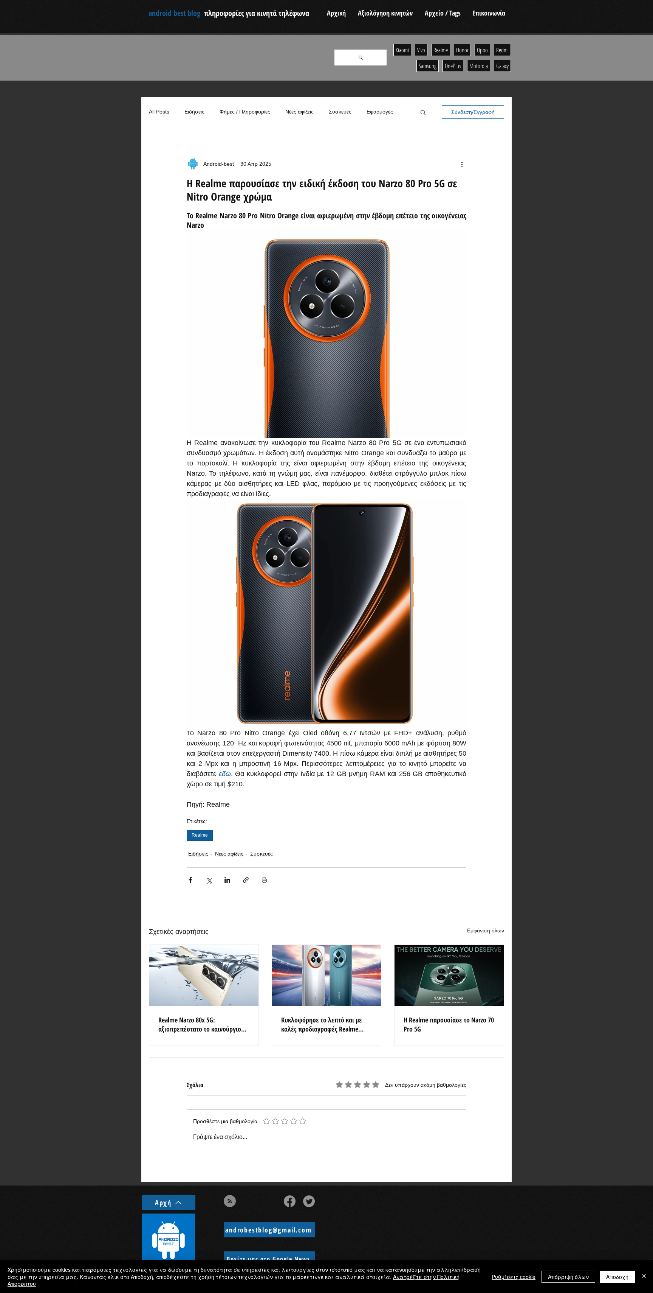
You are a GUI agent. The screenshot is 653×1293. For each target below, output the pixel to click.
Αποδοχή (617, 1277)
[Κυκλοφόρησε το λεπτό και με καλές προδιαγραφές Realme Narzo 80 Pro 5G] (326, 975)
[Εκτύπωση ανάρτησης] (264, 880)
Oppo (482, 50)
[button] (423, 112)
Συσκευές (340, 112)
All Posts (159, 112)
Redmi (502, 50)
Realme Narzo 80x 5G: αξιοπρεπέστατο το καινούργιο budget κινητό (199, 1024)
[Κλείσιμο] (643, 1276)
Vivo (421, 50)
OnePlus (453, 66)
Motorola (478, 66)
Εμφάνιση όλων (485, 930)
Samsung (427, 66)
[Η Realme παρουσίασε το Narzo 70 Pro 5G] (449, 975)
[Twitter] (309, 1201)
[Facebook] (290, 1201)
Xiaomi (402, 50)
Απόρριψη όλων (568, 1277)
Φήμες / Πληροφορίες (245, 112)
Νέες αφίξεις (299, 112)
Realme (200, 835)
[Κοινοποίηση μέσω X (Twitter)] (208, 880)
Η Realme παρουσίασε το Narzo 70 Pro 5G (449, 1024)
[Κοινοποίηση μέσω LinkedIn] (227, 880)
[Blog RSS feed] (230, 1201)
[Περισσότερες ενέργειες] (461, 163)
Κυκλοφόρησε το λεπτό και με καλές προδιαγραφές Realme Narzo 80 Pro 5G (321, 1024)
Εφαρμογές (380, 112)
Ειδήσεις (194, 112)
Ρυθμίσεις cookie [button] (513, 1277)
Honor (462, 50)
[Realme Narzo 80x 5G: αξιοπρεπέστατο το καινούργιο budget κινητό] (203, 975)
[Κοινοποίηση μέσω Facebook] (190, 880)
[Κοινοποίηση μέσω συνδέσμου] (245, 880)
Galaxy (502, 66)
